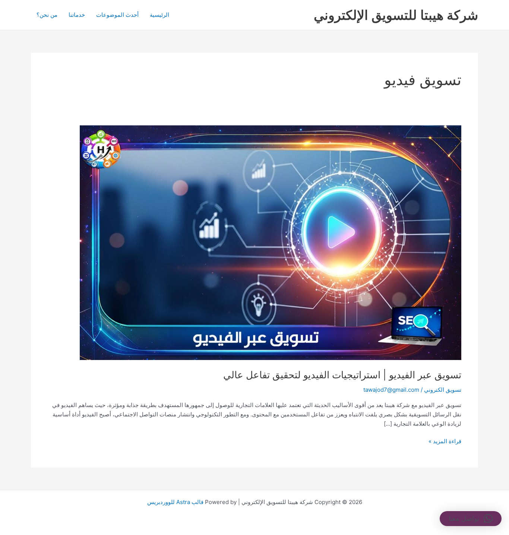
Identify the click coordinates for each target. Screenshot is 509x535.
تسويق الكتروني (442, 389)
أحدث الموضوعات (117, 14)
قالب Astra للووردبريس (175, 502)
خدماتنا (77, 14)
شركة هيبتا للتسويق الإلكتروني (396, 15)
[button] (471, 518)
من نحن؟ (47, 14)
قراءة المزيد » (445, 441)
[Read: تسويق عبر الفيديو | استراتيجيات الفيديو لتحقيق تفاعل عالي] (270, 242)
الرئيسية (159, 14)
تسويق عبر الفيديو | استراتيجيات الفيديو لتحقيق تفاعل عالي (342, 375)
